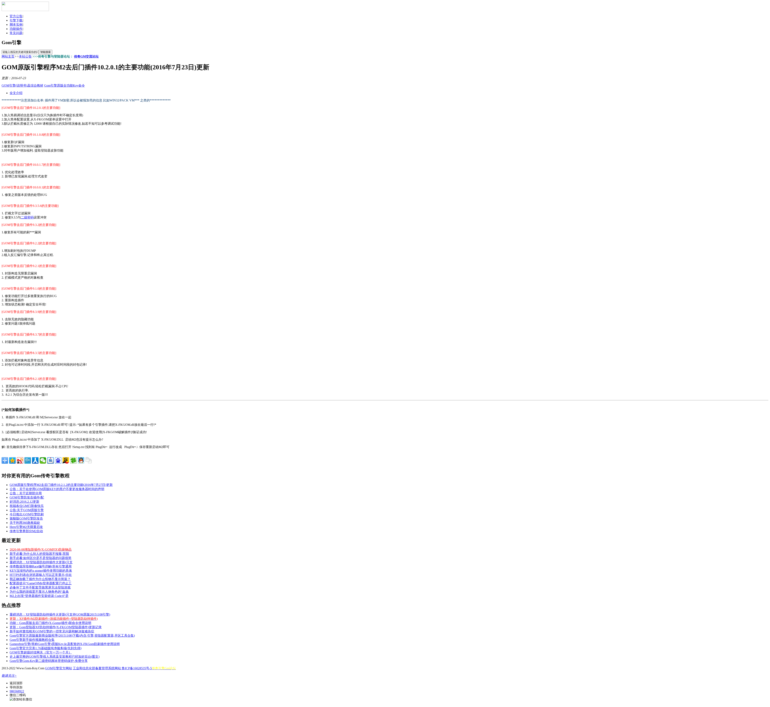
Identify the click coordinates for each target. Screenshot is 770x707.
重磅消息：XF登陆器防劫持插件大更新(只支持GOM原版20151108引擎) (60, 614)
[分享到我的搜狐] (66, 460)
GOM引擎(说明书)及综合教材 (22, 85)
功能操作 (16, 28)
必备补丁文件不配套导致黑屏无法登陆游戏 (40, 587)
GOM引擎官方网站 (58, 668)
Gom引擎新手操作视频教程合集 (32, 639)
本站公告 (25, 56)
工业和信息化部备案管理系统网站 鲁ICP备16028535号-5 (112, 668)
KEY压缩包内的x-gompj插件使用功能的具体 (41, 570)
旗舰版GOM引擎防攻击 (26, 518)
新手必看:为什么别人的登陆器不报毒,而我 (39, 553)
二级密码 (27, 217)
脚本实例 (16, 24)
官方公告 (16, 16)
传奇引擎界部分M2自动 (26, 531)
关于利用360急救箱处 (25, 522)
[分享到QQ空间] (12, 460)
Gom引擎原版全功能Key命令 (64, 85)
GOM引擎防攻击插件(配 (27, 497)
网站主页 (8, 56)
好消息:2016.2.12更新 (24, 501)
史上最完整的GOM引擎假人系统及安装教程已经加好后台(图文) (54, 656)
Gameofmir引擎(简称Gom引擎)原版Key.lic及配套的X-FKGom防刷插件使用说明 (65, 644)
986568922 (17, 691)
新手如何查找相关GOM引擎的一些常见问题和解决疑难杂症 (52, 631)
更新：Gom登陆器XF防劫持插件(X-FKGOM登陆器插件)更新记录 (56, 627)
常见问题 (16, 33)
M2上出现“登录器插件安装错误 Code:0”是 (39, 596)
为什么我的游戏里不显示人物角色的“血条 (39, 591)
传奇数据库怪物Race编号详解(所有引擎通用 (41, 566)
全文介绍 (16, 93)
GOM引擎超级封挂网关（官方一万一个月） (41, 652)
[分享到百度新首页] (58, 460)
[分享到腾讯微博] (27, 460)
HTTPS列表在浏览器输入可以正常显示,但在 (41, 575)
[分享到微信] (43, 460)
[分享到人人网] (35, 460)
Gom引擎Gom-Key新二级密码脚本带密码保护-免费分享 (49, 660)
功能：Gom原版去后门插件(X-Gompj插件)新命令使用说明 (50, 623)
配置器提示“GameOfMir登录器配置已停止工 (41, 583)
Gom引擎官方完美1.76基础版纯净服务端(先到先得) (45, 648)
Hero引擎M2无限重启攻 (26, 527)
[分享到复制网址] (88, 460)
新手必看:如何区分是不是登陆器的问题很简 (40, 558)
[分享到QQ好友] (81, 460)
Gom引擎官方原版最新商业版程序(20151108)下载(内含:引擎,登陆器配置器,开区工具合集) (72, 635)
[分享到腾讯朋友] (73, 460)
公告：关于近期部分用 (26, 493)
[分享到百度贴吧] (50, 460)
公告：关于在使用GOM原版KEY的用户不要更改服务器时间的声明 (57, 489)
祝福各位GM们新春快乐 (27, 506)
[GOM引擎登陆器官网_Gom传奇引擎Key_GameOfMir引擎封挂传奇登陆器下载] (25, 10)
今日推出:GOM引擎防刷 (27, 514)
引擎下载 (16, 20)
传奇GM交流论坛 (86, 56)
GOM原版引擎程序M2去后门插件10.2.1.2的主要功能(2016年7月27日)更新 (61, 485)
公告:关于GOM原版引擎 (27, 510)
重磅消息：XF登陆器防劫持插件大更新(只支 (41, 562)
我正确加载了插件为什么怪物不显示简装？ (40, 579)
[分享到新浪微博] (20, 460)
